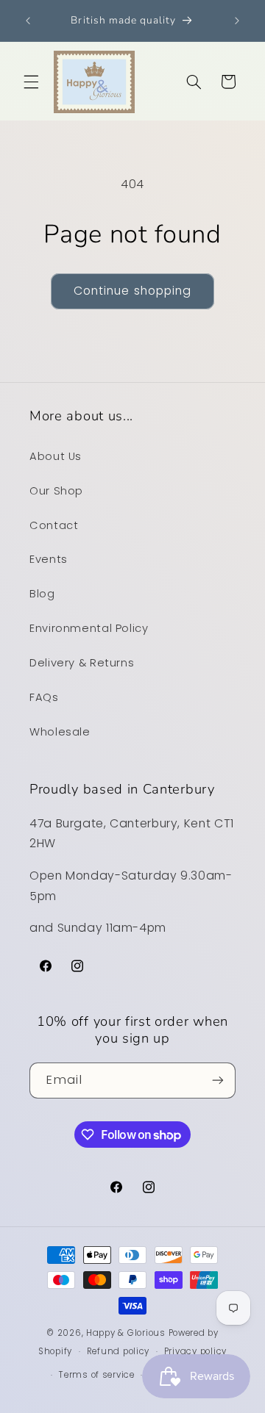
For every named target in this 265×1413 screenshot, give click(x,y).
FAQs (44, 697)
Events (48, 559)
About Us (55, 456)
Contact (53, 525)
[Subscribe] (218, 1081)
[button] (31, 81)
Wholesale (60, 732)
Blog (42, 593)
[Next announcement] (237, 20)
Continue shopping (132, 290)
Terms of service (97, 1375)
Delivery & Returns (81, 662)
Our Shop (56, 490)
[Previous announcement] (28, 20)
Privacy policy (195, 1351)
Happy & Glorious (126, 1333)
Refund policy (118, 1351)
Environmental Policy (89, 628)
